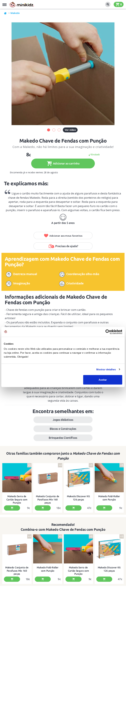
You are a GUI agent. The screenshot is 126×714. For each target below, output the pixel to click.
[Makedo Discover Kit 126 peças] (78, 477)
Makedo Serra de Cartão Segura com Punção (16, 499)
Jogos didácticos (63, 419)
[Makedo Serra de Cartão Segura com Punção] (17, 477)
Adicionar (12, 508)
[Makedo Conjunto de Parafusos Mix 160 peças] (47, 477)
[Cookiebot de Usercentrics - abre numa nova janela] (108, 331)
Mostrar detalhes (106, 369)
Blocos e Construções (63, 428)
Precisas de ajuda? (66, 246)
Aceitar (103, 379)
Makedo (15, 13)
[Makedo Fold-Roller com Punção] (109, 477)
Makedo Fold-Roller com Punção (109, 498)
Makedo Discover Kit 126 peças (78, 498)
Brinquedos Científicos (63, 437)
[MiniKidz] (5, 13)
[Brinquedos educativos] (21, 4)
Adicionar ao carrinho (66, 163)
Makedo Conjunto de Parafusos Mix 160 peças (47, 499)
